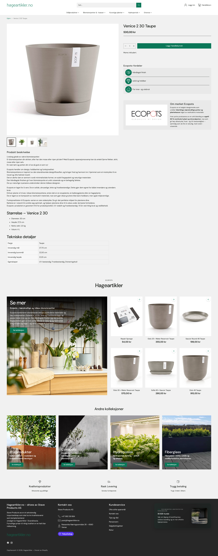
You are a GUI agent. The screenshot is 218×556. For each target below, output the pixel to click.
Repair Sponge (127, 339)
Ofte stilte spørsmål (117, 509)
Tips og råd (113, 518)
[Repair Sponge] (126, 316)
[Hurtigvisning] (139, 304)
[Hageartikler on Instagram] (11, 543)
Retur (111, 530)
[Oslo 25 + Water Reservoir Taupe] (161, 316)
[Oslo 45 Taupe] (195, 368)
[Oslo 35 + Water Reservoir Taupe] (126, 368)
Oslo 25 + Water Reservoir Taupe (161, 339)
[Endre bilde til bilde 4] (42, 142)
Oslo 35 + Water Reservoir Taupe (126, 390)
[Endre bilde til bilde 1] (11, 142)
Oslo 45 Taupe (195, 390)
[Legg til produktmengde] (134, 46)
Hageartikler (27, 550)
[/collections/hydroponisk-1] (134, 442)
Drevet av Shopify (41, 550)
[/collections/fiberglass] (186, 442)
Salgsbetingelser (116, 526)
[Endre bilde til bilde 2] (21, 142)
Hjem (9, 18)
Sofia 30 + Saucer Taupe (161, 390)
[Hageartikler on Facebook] (8, 543)
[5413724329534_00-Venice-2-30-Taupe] (63, 79)
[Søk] (138, 5)
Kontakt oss (114, 513)
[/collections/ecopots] (57, 346)
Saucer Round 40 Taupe (195, 339)
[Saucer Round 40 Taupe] (195, 316)
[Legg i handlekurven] (139, 299)
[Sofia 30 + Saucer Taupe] (161, 368)
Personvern (113, 522)
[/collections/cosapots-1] (83, 442)
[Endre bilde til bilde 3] (32, 142)
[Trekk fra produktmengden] (126, 46)
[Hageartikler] (20, 5)
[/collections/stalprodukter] (31, 442)
